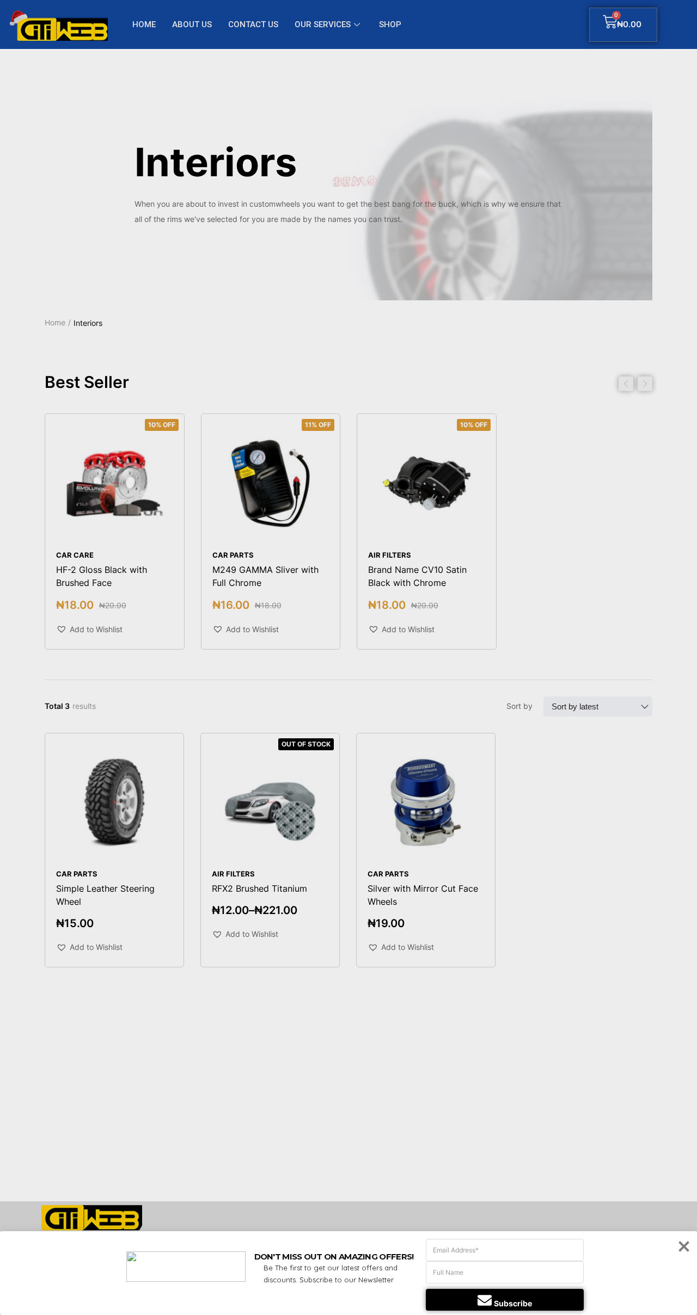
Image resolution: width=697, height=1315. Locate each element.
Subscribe (513, 1303)
